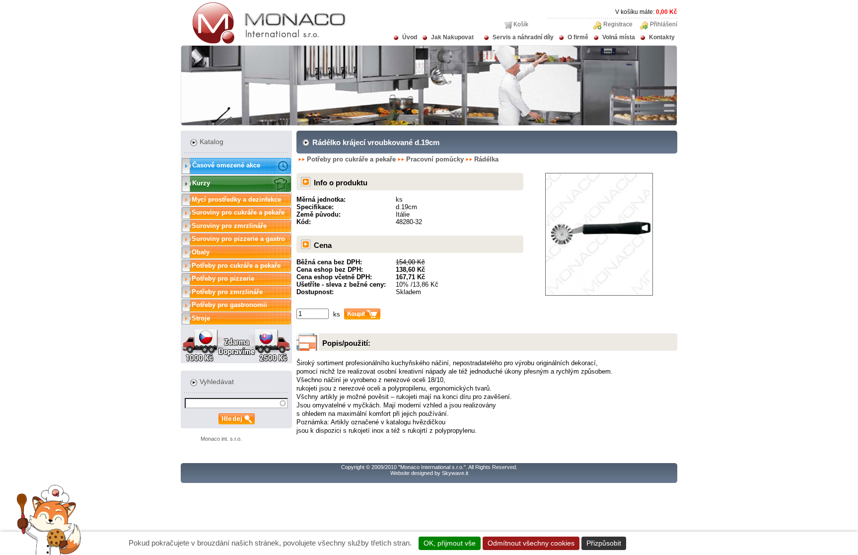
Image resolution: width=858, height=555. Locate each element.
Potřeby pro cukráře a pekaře (236, 265)
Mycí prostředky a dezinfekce (236, 199)
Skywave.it (455, 473)
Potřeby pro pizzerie (223, 278)
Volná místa (618, 37)
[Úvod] (263, 41)
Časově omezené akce (226, 165)
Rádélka (486, 159)
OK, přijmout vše (450, 543)
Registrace (618, 24)
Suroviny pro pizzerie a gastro (238, 238)
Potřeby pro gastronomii (229, 305)
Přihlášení (663, 24)
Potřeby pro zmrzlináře (227, 292)
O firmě (578, 37)
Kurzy (201, 183)
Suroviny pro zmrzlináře (229, 226)
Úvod (409, 37)
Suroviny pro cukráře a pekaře (238, 212)
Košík (520, 24)
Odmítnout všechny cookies (531, 543)
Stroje (201, 318)
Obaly (201, 252)
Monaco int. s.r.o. (221, 439)
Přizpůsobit (603, 543)
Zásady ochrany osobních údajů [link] (681, 543)
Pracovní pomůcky (435, 159)
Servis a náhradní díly (523, 37)
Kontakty (662, 37)
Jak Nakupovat (452, 37)
